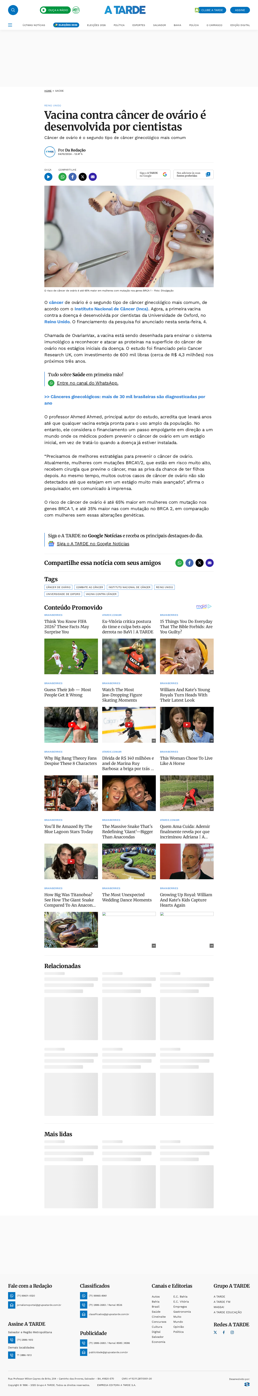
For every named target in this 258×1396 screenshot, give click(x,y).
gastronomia (182, 1311)
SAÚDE (59, 90)
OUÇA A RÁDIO (58, 10)
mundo (178, 1321)
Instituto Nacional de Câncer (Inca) (111, 308)
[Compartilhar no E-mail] (93, 177)
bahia (155, 1301)
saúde (156, 1311)
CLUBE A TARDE (212, 10)
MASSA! (219, 1307)
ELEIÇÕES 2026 (68, 25)
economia (158, 1341)
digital (156, 1331)
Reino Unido (57, 321)
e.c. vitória (181, 1301)
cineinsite (159, 1316)
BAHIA (177, 25)
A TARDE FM (222, 1301)
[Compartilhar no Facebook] (73, 177)
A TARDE (219, 1296)
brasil (155, 1306)
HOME (48, 90)
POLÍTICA (119, 25)
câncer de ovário (58, 587)
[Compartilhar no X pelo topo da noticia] (83, 177)
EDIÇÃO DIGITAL (240, 25)
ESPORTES (138, 25)
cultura (157, 1326)
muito (177, 1316)
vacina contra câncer (101, 594)
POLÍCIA (194, 25)
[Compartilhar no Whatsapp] (62, 177)
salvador (158, 1336)
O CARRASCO (214, 25)
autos (156, 1296)
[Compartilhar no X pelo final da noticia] (200, 563)
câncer (56, 302)
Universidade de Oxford (63, 594)
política (178, 1331)
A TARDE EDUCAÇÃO (228, 1312)
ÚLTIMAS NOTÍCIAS (34, 25)
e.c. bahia (180, 1296)
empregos (180, 1306)
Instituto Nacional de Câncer (129, 587)
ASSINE (240, 10)
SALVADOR (159, 25)
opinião (178, 1326)
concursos (159, 1321)
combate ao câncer (89, 587)
